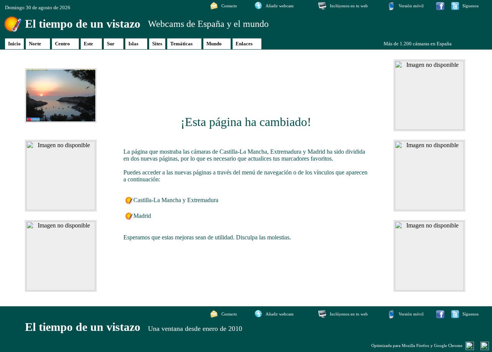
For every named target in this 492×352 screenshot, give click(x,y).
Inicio (14, 43)
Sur (111, 43)
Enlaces (244, 43)
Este (88, 43)
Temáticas (181, 43)
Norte (35, 43)
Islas (133, 43)
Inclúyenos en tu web (349, 5)
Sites (157, 43)
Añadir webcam (280, 5)
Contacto (229, 5)
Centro (62, 43)
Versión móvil (411, 5)
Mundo (214, 43)
